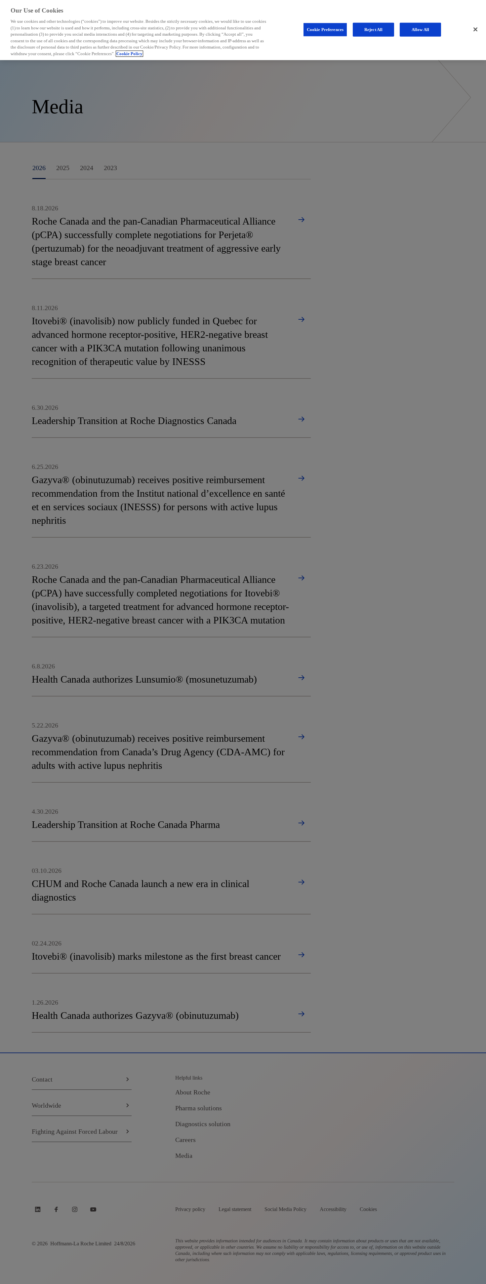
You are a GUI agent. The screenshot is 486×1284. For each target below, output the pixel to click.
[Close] (475, 29)
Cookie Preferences (325, 29)
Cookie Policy (129, 53)
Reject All (373, 29)
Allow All (420, 29)
